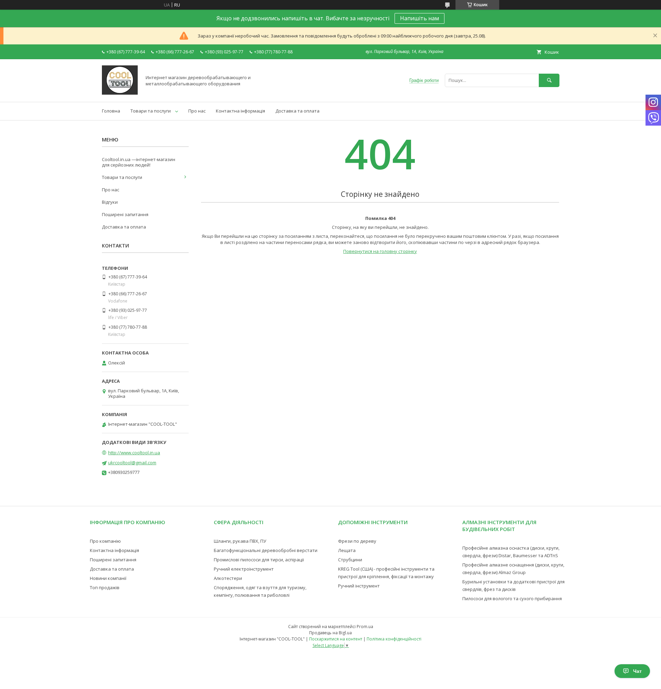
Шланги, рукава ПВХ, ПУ (240, 541)
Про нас (197, 111)
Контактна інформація (240, 111)
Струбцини (350, 559)
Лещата (347, 550)
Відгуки (110, 202)
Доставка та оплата (297, 111)
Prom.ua (365, 626)
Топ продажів (104, 587)
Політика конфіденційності (394, 639)
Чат (637, 671)
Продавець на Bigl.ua (330, 633)
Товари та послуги (150, 111)
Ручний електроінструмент (244, 569)
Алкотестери (228, 578)
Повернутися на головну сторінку (380, 251)
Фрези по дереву (357, 541)
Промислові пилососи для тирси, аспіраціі (259, 559)
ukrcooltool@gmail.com (132, 462)
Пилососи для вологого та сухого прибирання (512, 598)
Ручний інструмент (359, 586)
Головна (111, 111)
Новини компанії (108, 578)
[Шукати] (549, 80)
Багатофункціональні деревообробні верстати (265, 550)
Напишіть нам (419, 18)
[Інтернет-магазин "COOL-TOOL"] (120, 93)
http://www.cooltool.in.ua (134, 452)
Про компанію (105, 541)
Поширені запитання (125, 214)
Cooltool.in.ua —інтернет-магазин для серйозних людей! (138, 162)
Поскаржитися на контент (335, 639)
